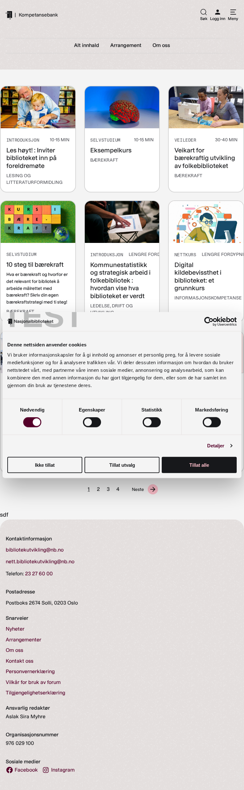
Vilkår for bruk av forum (33, 682)
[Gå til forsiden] (9, 14)
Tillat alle (199, 464)
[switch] (92, 422)
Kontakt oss (19, 661)
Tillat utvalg (122, 464)
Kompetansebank (38, 14)
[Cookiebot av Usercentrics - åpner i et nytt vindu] (209, 321)
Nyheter (15, 629)
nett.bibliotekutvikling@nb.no (40, 562)
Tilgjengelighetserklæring (35, 693)
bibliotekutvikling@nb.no (35, 550)
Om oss (14, 650)
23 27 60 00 (39, 574)
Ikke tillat (45, 464)
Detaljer (216, 445)
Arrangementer (23, 640)
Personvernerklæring (30, 671)
